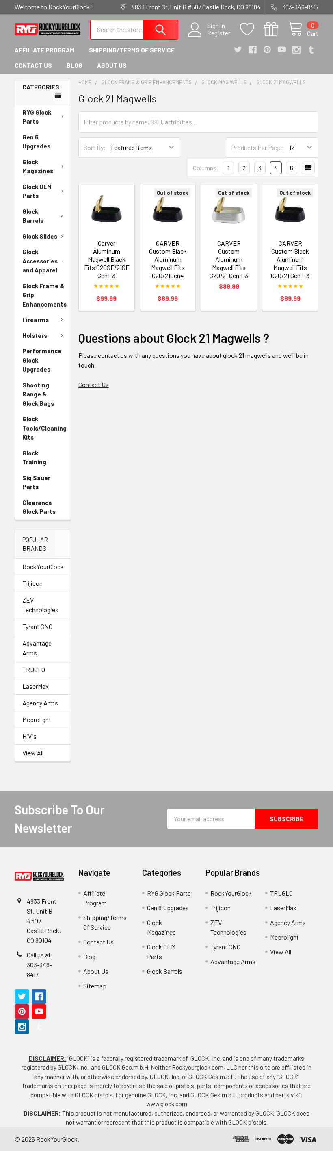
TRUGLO (33, 669)
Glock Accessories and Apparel (40, 261)
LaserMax (35, 686)
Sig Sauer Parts (36, 482)
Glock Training (34, 457)
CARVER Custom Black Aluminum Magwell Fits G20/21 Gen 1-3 (290, 259)
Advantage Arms (37, 648)
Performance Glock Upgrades (41, 360)
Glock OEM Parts (37, 191)
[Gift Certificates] (276, 29)
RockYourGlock (42, 566)
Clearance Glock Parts (39, 507)
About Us (112, 65)
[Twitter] (238, 49)
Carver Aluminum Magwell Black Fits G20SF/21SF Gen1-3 (106, 259)
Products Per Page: (257, 147)
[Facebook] (252, 49)
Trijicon (32, 583)
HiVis (29, 736)
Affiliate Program (44, 50)
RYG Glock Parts (36, 117)
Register (218, 33)
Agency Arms (40, 703)
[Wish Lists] (252, 29)
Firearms (35, 319)
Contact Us (33, 65)
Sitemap (94, 986)
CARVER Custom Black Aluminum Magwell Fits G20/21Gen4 (168, 259)
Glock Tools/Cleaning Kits (44, 428)
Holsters (34, 335)
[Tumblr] (311, 49)
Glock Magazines (37, 166)
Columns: (206, 168)
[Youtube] (282, 49)
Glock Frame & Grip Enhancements (44, 295)
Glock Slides (39, 236)
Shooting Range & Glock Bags (38, 394)
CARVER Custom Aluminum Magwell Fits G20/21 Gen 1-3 (229, 259)
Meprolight (36, 719)
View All (32, 753)
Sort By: (95, 147)
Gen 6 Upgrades (36, 141)
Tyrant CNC (37, 626)
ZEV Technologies (40, 605)
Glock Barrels (32, 216)
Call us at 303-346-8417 (39, 964)
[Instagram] (296, 49)
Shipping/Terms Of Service (132, 50)
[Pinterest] (267, 49)
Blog (74, 65)
